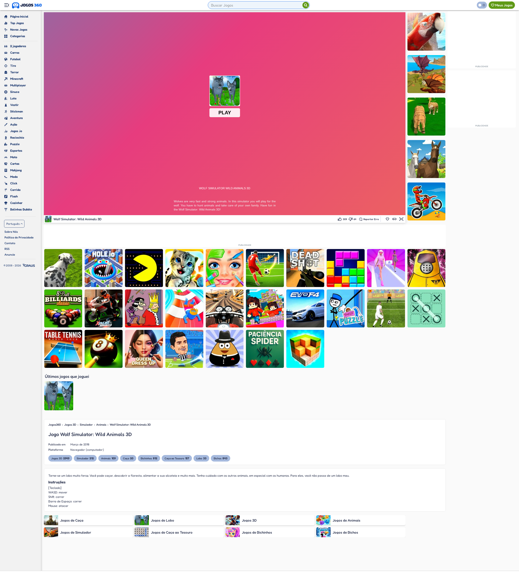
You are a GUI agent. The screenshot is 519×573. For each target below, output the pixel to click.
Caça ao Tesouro (177, 458)
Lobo (201, 458)
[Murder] (144, 308)
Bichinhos (149, 458)
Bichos (220, 458)
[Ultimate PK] (265, 268)
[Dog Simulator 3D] (63, 268)
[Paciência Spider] (265, 348)
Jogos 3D (70, 424)
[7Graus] (29, 265)
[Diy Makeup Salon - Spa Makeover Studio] (224, 268)
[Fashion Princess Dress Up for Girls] (386, 268)
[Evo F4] (305, 308)
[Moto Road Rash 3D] (224, 308)
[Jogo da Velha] (426, 308)
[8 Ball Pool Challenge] (103, 348)
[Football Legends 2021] (184, 348)
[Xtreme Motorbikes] (103, 308)
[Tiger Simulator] (426, 116)
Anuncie (9, 254)
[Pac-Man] (144, 268)
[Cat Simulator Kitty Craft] (184, 268)
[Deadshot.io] (305, 268)
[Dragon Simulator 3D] (426, 74)
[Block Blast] (345, 268)
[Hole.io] (103, 268)
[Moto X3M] (426, 201)
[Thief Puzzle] (345, 308)
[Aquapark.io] (184, 308)
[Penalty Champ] (386, 308)
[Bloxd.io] (265, 308)
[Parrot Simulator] (426, 31)
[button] (387, 219)
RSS (7, 248)
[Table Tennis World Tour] (63, 348)
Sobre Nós (11, 231)
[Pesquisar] (305, 5)
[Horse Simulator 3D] (426, 159)
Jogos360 (54, 424)
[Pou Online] (224, 348)
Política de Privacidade (19, 237)
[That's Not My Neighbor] (426, 268)
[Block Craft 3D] (305, 348)
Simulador (86, 424)
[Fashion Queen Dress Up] (144, 348)
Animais (101, 424)
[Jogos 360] (27, 5)
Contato (9, 243)
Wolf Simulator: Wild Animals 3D (130, 424)
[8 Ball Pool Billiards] (63, 308)
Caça (128, 458)
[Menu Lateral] (6, 5)
